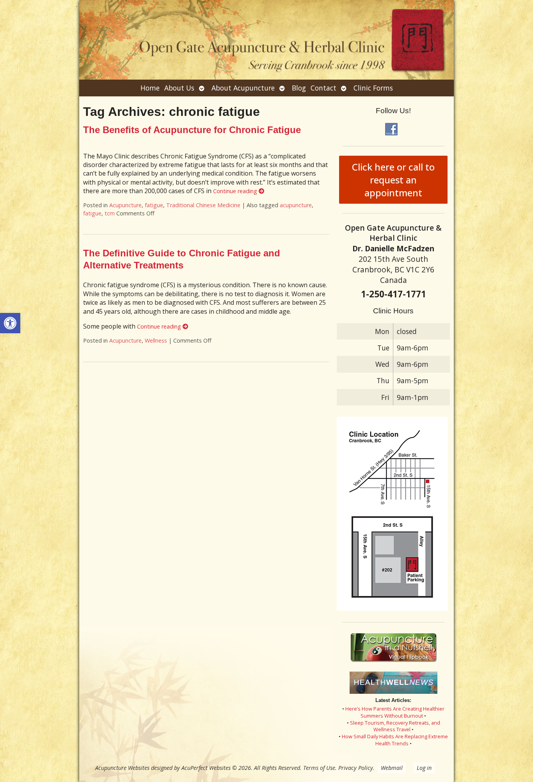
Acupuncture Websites (122, 767)
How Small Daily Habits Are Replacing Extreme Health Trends (395, 740)
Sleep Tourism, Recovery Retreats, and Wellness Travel (395, 726)
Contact (323, 87)
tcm (110, 213)
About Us (179, 87)
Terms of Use (319, 767)
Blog (299, 87)
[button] (10, 323)
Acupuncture (125, 205)
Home (150, 87)
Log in (424, 767)
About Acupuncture (243, 87)
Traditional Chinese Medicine (203, 205)
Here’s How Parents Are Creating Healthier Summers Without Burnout (394, 712)
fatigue (154, 205)
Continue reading (236, 191)
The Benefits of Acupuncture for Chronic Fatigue (192, 129)
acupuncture (296, 205)
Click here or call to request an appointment (393, 179)
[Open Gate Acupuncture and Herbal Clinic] (266, 40)
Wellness (156, 340)
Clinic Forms (373, 87)
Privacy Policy (355, 767)
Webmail (392, 767)
